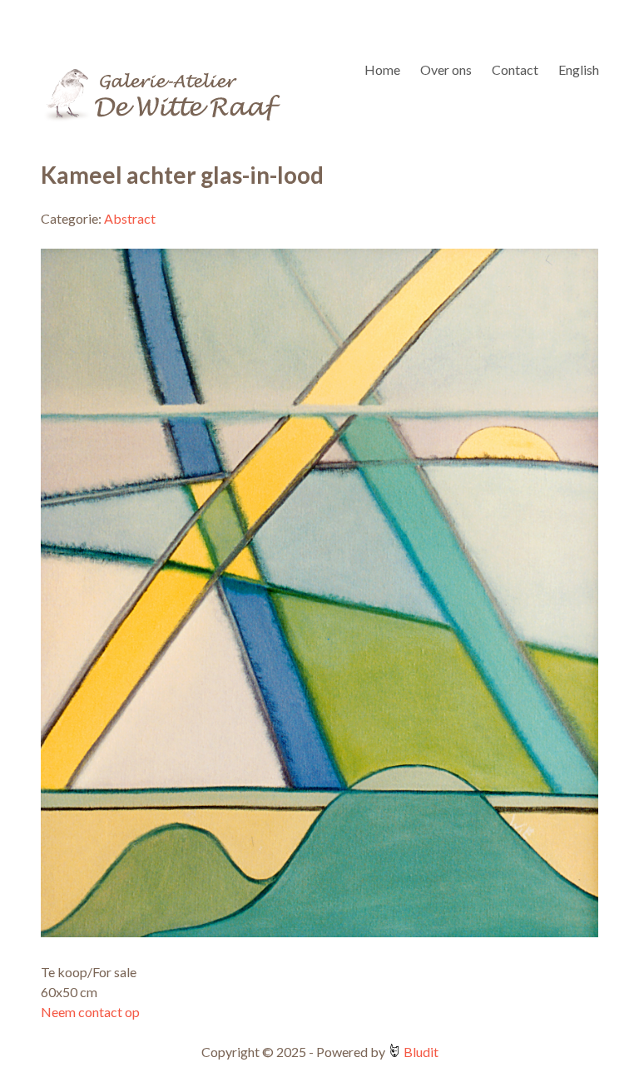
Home (382, 69)
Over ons (446, 69)
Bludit (419, 1052)
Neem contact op (90, 1012)
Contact (515, 69)
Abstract (130, 218)
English (578, 69)
